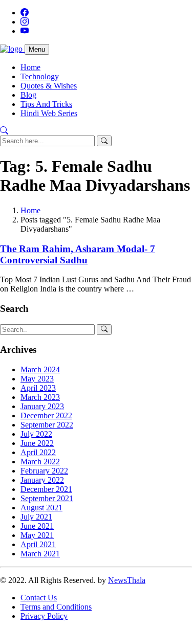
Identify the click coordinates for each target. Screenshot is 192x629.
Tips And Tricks (46, 104)
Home (30, 67)
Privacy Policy (44, 616)
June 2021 (37, 526)
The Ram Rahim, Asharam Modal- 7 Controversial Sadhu (77, 254)
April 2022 (38, 452)
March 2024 (40, 369)
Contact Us (38, 597)
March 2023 (40, 397)
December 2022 (46, 415)
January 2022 (42, 480)
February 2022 (44, 470)
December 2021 (46, 489)
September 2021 (46, 498)
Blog (28, 95)
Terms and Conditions (56, 606)
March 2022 (40, 461)
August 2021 (41, 507)
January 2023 (42, 406)
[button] (4, 130)
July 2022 (36, 434)
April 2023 (38, 388)
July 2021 (36, 516)
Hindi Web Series (48, 113)
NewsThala (126, 580)
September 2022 (46, 424)
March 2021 (40, 553)
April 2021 (38, 544)
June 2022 (37, 443)
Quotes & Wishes (48, 85)
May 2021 (37, 535)
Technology (39, 76)
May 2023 (37, 378)
